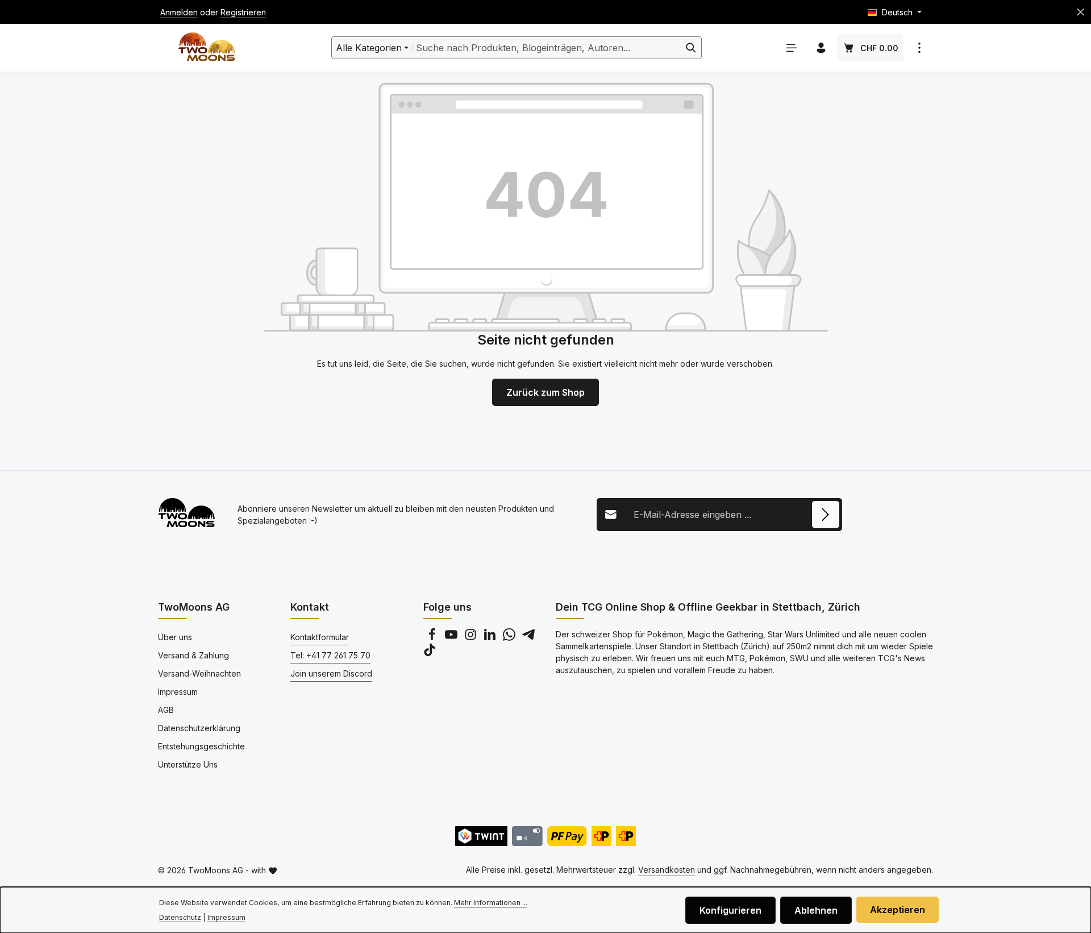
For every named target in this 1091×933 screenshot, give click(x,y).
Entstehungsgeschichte (201, 746)
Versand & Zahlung (193, 655)
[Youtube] (452, 637)
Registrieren (243, 12)
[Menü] (791, 47)
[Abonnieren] (825, 514)
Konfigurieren (730, 910)
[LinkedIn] (491, 637)
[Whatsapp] (510, 637)
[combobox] (546, 47)
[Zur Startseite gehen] (206, 48)
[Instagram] (471, 637)
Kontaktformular (319, 637)
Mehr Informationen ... (490, 902)
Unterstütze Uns (188, 764)
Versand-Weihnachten (199, 673)
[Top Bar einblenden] (919, 47)
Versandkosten (666, 869)
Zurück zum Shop (545, 392)
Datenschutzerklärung (199, 728)
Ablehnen (816, 910)
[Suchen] (691, 47)
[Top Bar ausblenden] (1080, 12)
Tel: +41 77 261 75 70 (330, 655)
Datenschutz (180, 917)
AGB (166, 710)
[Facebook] (433, 637)
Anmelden (179, 12)
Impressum (178, 691)
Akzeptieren (897, 909)
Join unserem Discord (331, 673)
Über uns (175, 637)
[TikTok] (429, 653)
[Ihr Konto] (821, 47)
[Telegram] (528, 637)
